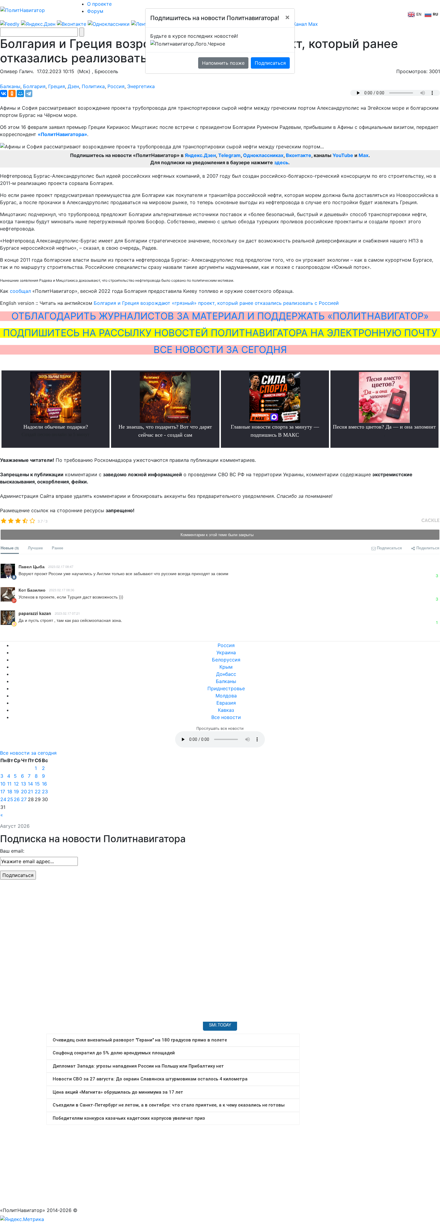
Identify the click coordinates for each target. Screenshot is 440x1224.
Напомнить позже (223, 63)
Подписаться (270, 63)
